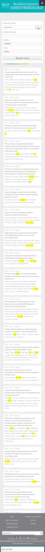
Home (12, 517)
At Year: (5, 48)
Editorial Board (12, 524)
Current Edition (12, 527)
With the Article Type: (9, 32)
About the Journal (11, 520)
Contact (33, 524)
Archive (33, 520)
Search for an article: (9, 23)
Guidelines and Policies (33, 517)
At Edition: (6, 40)
